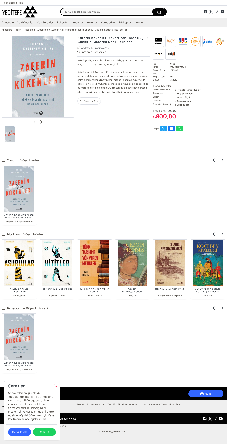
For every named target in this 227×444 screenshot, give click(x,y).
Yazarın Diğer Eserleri (22, 160)
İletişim (19, 2)
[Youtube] (220, 418)
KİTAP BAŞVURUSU (131, 404)
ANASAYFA (82, 404)
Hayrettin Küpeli (185, 93)
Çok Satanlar (45, 22)
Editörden (63, 22)
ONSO (124, 431)
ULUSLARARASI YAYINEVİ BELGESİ (162, 404)
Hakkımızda (9, 2)
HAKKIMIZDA (97, 404)
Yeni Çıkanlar (25, 22)
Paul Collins (19, 295)
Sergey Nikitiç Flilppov (170, 295)
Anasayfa (8, 22)
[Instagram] (215, 418)
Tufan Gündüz (94, 295)
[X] (210, 418)
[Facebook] (204, 418)
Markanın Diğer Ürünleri (24, 234)
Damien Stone (57, 295)
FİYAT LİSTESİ (113, 404)
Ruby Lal (132, 295)
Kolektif (208, 295)
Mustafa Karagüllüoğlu (188, 90)
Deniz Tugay (183, 104)
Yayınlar (78, 22)
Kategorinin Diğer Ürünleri (26, 308)
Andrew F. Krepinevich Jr (95, 47)
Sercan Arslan (184, 101)
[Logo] (20, 12)
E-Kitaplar (125, 22)
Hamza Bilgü (183, 97)
